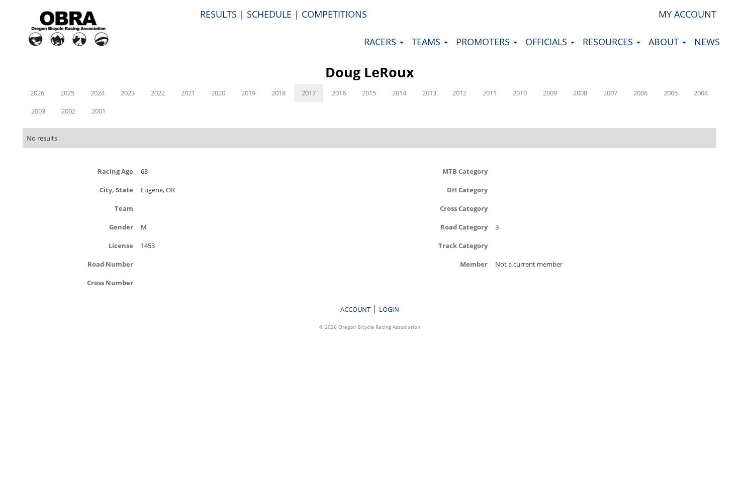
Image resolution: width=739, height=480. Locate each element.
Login (389, 309)
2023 (128, 92)
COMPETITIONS (334, 14)
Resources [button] (609, 42)
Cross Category (464, 208)
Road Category (464, 226)
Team (124, 208)
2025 (67, 92)
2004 (701, 92)
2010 (520, 92)
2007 (610, 92)
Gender (121, 226)
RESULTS (218, 14)
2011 (490, 92)
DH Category (467, 189)
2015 (369, 92)
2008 (580, 92)
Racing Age (115, 171)
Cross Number (110, 282)
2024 (97, 92)
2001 (98, 110)
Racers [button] (381, 42)
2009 (550, 92)
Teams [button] (427, 42)
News (707, 42)
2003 (38, 110)
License (121, 245)
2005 (671, 92)
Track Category (463, 245)
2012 (459, 92)
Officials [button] (547, 42)
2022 (158, 92)
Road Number (110, 264)
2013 (429, 92)
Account (355, 309)
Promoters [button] (484, 42)
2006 (640, 92)
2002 (68, 110)
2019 (248, 92)
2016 (339, 92)
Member (474, 264)
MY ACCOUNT (687, 14)
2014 (399, 92)
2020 (218, 92)
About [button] (665, 42)
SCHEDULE (269, 14)
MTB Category (465, 171)
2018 (278, 92)
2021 (188, 92)
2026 (37, 92)
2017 (309, 92)
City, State (116, 189)
